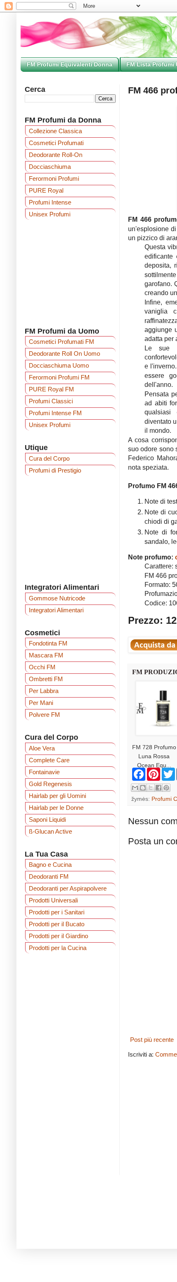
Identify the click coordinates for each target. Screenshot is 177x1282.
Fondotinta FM (48, 643)
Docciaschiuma (50, 166)
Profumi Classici (51, 401)
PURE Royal (46, 190)
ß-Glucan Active (50, 831)
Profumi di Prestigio (55, 470)
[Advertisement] (70, 273)
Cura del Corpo (49, 458)
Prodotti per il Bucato (56, 924)
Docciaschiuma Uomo (59, 365)
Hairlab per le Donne (56, 807)
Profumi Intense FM (55, 412)
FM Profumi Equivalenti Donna (69, 64)
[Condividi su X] (151, 788)
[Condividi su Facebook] (158, 788)
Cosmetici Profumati (56, 142)
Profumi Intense (50, 202)
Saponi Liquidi (47, 819)
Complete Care (49, 760)
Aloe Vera (42, 748)
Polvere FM (44, 714)
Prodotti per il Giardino (58, 935)
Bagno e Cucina (50, 864)
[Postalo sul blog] (143, 788)
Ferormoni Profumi (54, 178)
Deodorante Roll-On (55, 154)
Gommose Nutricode (57, 598)
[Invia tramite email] (135, 788)
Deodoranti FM (49, 876)
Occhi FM (42, 667)
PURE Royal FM (51, 389)
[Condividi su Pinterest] (166, 788)
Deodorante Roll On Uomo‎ (64, 353)
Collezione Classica (55, 130)
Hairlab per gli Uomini (57, 795)
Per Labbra (43, 690)
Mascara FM (46, 655)
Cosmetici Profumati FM (61, 341)
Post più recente (152, 1039)
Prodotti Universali (53, 900)
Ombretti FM (46, 678)
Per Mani (41, 702)
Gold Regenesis (50, 783)
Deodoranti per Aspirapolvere (68, 888)
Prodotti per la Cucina (57, 947)
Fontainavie (44, 771)
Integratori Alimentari (56, 610)
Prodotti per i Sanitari (56, 912)
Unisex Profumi (49, 214)
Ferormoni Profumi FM (59, 377)
